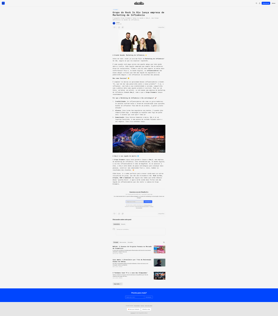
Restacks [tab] (123, 224)
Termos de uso (147, 205)
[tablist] (119, 224)
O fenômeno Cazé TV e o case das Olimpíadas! (130, 273)
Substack (133, 313)
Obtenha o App (146, 309)
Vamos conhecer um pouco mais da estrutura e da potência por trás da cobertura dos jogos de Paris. (130, 275)
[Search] (256, 3)
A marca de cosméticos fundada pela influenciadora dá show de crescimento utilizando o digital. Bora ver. (132, 251)
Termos (142, 305)
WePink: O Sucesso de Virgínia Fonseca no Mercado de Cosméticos (132, 247)
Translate (116, 9)
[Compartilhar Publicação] (259, 3)
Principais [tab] (116, 242)
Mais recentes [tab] (123, 242)
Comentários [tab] (117, 224)
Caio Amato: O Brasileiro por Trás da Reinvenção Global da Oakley (132, 260)
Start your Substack (134, 309)
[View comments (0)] (119, 27)
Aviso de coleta (148, 305)
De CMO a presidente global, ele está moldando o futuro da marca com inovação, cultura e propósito (130, 264)
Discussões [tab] (130, 242)
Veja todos (117, 284)
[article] (139, 251)
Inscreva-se (266, 3)
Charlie (118, 22)
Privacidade (137, 305)
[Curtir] (114, 255)
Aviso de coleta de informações (141, 206)
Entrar (273, 3)
